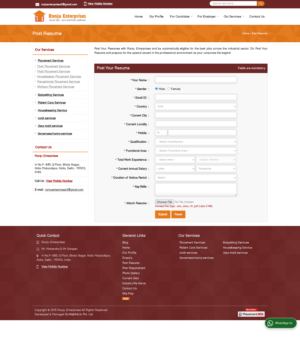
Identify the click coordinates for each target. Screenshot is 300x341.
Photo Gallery (131, 273)
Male (161, 89)
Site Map (128, 293)
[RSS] (126, 298)
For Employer (207, 17)
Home (138, 17)
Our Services (232, 17)
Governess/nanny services (55, 133)
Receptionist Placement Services (58, 81)
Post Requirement (133, 268)
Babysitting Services (51, 95)
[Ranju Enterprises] (59, 16)
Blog (125, 242)
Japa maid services (50, 126)
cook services (47, 118)
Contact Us (256, 17)
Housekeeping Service (52, 110)
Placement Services (50, 60)
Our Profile (156, 17)
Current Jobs (130, 278)
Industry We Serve (134, 283)
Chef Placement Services (53, 66)
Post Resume (130, 263)
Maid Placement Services (53, 71)
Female (175, 89)
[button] (100, 3)
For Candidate (180, 17)
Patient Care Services (52, 102)
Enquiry (127, 258)
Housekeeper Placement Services (59, 76)
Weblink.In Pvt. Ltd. (81, 314)
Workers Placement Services (55, 87)
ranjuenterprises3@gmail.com (59, 4)
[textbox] (196, 115)
